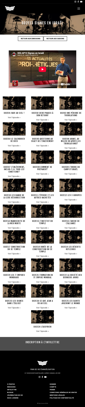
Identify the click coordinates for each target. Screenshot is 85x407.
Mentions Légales (57, 395)
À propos (11, 384)
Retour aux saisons (55, 39)
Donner (53, 384)
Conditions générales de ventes (63, 392)
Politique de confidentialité (62, 398)
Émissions (11, 387)
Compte (53, 387)
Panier (52, 390)
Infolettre (11, 390)
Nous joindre (12, 398)
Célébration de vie (15, 395)
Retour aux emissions (30, 39)
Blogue (10, 392)
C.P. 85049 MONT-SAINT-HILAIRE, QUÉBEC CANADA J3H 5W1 (43, 373)
